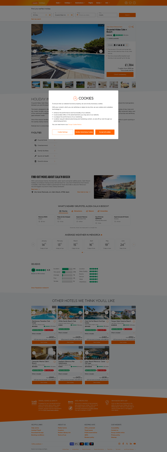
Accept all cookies (105, 132)
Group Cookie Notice (74, 124)
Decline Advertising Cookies (84, 132)
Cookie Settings (63, 132)
